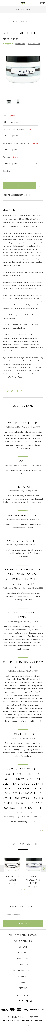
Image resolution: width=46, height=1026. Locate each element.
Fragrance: (11, 157)
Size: (9, 115)
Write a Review (34, 43)
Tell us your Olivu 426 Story (23, 935)
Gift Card (23, 947)
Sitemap (23, 988)
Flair (19, 1025)
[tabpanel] (12, 870)
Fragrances (23, 976)
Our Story (23, 964)
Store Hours (23, 953)
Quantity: (6, 171)
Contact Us (23, 958)
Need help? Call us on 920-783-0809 (23, 1017)
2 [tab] (24, 889)
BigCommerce (30, 1025)
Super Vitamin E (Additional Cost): (21, 143)
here (20, 275)
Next (39, 830)
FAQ (23, 982)
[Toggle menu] (3, 3)
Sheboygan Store (23, 9)
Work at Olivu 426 (23, 941)
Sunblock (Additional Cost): (18, 129)
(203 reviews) (20, 43)
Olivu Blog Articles (23, 970)
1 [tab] (21, 889)
